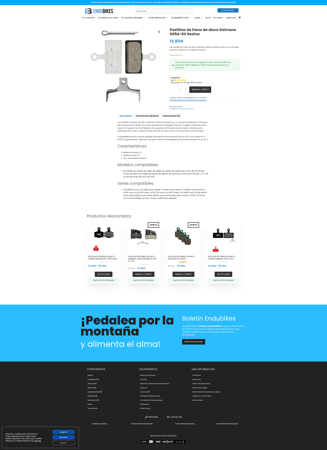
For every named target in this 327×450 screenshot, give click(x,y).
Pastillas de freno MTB (186, 109)
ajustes (38, 441)
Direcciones (92, 383)
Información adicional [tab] (147, 116)
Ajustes (63, 442)
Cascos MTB (145, 392)
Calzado (143, 388)
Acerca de (231, 17)
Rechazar (63, 437)
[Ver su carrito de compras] (239, 18)
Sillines (90, 375)
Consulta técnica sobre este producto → (189, 100)
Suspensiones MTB (95, 392)
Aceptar (63, 432)
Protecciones (145, 408)
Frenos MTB (92, 388)
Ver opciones (103, 274)
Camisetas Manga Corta (150, 396)
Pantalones (144, 404)
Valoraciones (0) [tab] (171, 116)
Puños (90, 404)
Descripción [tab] (126, 116)
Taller (197, 17)
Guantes (143, 379)
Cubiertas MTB (93, 379)
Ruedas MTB (92, 396)
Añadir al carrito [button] (143, 274)
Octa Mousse (88, 17)
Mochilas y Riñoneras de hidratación (154, 383)
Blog (208, 17)
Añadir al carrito (200, 89)
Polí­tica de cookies (199, 388)
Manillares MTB (93, 400)
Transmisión (92, 408)
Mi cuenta (218, 17)
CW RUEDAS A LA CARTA (108, 17)
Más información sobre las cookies (206, 392)
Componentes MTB (157, 17)
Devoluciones (197, 400)
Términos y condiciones (201, 396)
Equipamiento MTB (179, 17)
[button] (159, 32)
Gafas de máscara (147, 375)
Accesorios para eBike (131, 17)
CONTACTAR (227, 10)
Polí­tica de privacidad (201, 383)
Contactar (196, 375)
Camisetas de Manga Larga (151, 400)
